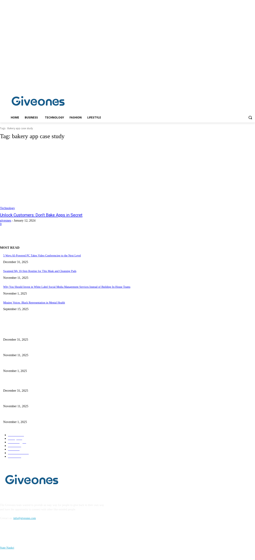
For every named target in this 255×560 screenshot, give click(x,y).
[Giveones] (38, 102)
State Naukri (7, 547)
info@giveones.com (24, 518)
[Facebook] (247, 84)
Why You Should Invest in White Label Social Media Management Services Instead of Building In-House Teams (66, 286)
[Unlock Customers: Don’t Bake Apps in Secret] (66, 177)
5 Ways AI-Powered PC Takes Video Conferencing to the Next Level (42, 255)
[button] (250, 117)
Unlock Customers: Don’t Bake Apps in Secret (41, 215)
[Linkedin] (252, 84)
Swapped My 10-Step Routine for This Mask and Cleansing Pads (39, 271)
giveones (5, 220)
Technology (7, 208)
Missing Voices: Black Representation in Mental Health (34, 302)
